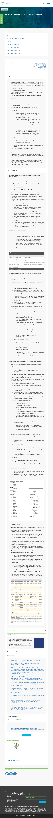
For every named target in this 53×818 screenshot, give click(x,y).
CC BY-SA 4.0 (23, 816)
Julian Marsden (11, 72)
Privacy (34, 815)
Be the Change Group (40, 816)
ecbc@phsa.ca (30, 792)
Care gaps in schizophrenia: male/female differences (24, 728)
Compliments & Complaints (20, 815)
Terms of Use (29, 815)
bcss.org (14, 725)
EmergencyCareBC (31, 793)
